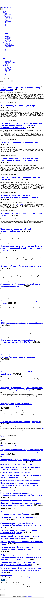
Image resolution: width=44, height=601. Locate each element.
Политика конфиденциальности (11, 74)
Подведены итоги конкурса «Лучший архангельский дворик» (15, 230)
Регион (4, 15)
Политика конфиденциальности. (30, 577)
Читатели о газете (8, 64)
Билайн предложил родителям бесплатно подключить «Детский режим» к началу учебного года (20, 525)
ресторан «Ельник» (20, 204)
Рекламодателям (8, 67)
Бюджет (6, 28)
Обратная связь (6, 65)
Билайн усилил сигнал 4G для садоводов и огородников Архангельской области (17, 563)
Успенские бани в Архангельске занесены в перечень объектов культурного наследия (18, 356)
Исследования (8, 40)
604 (6, 436)
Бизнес (4, 35)
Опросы (6, 66)
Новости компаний (9, 14)
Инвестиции (7, 29)
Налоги (6, 33)
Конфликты (7, 38)
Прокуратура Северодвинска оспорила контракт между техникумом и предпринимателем (20, 504)
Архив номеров (8, 61)
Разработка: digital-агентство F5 (28, 596)
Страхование (7, 32)
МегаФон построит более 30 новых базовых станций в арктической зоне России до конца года (20, 548)
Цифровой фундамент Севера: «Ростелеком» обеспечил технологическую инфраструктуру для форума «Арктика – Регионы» (20, 557)
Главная (4, 11)
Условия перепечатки (9, 73)
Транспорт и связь (8, 17)
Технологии (7, 41)
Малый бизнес (8, 37)
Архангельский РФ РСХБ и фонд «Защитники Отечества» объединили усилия (19, 537)
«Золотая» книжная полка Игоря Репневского (19, 142)
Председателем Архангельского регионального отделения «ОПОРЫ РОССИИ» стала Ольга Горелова (19, 485)
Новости (4, 12)
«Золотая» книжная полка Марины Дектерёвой (20, 422)
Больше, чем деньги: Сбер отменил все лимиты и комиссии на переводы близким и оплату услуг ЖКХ (20, 570)
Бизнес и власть (8, 43)
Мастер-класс (7, 48)
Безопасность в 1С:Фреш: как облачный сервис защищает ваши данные (20, 285)
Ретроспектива (8, 23)
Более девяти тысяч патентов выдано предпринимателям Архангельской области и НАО (21, 494)
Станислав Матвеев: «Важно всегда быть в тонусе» (21, 266)
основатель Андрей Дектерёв (17, 429)
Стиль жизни (5, 52)
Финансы (4, 27)
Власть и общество (8, 44)
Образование (7, 50)
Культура (7, 56)
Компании (7, 36)
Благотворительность (9, 53)
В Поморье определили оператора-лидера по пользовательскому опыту (18, 532)
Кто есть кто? (7, 51)
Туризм (6, 25)
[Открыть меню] (1, 9)
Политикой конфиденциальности (7, 592)
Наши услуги (7, 70)
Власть (4, 42)
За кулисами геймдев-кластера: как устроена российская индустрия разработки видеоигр (19, 159)
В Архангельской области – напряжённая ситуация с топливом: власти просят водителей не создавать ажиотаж (21, 452)
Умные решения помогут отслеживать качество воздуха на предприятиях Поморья (20, 513)
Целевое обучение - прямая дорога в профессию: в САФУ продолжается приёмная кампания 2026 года (21, 322)
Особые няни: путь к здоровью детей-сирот (18, 105)
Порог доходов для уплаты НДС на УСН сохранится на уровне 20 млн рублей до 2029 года (21, 389)
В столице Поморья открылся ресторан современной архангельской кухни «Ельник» (19, 196)
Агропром (7, 20)
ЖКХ (6, 19)
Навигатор (7, 13)
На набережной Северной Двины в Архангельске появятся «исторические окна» (20, 461)
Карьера (4, 47)
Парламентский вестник (10, 62)
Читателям (7, 68)
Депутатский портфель (9, 45)
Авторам (6, 71)
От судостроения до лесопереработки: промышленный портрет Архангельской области (21, 405)
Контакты (7, 72)
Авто (6, 57)
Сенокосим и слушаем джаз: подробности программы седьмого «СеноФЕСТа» (17, 341)
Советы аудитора (8, 34)
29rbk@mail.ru (16, 577)
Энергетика (7, 16)
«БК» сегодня (7, 59)
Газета (4, 58)
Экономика (7, 22)
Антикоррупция (8, 46)
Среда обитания (8, 54)
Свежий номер (8, 60)
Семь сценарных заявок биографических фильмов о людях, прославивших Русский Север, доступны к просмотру (22, 248)
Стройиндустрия (8, 18)
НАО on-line (7, 26)
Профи (6, 49)
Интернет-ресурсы (8, 69)
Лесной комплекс (8, 21)
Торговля (7, 39)
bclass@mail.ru (6, 577)
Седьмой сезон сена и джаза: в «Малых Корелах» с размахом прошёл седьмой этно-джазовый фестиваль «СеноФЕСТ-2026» (21, 125)
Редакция (7, 63)
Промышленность (8, 24)
